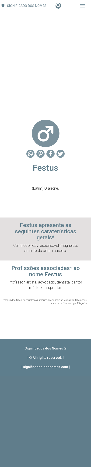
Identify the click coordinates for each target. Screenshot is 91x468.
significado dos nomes (26, 6)
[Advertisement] (45, 64)
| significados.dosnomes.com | (45, 367)
